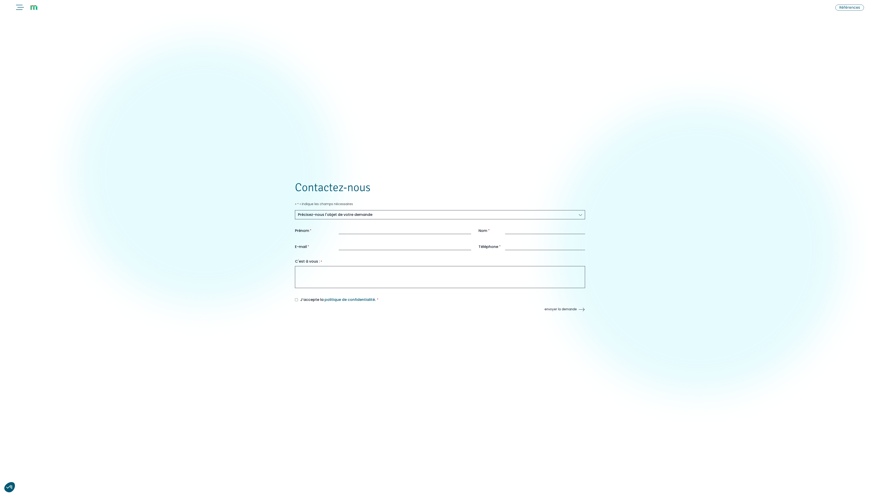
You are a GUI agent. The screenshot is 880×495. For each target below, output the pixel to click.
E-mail (302, 246)
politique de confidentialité (349, 299)
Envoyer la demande (560, 309)
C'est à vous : (308, 261)
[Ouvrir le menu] (19, 8)
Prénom (303, 230)
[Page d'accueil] (46, 8)
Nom (484, 230)
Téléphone (489, 246)
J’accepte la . (338, 299)
